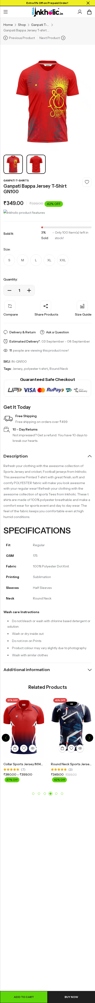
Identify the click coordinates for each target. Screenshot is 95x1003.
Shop (22, 25)
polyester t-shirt (36, 369)
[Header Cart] (89, 12)
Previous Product (22, 38)
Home (8, 25)
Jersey (17, 369)
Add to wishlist (87, 182)
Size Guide (83, 314)
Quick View (32, 748)
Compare (10, 314)
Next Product (49, 38)
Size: (7, 249)
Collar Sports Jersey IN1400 (24, 764)
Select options (15, 748)
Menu (5, 12)
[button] (6, 738)
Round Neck (59, 369)
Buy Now (71, 997)
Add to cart (24, 997)
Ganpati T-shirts (40, 25)
